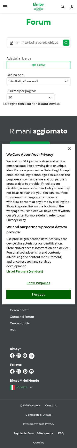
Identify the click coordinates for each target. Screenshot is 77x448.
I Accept (38, 294)
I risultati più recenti (23, 81)
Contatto (51, 405)
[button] (5, 6)
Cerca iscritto (20, 323)
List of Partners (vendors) (24, 271)
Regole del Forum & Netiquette (33, 433)
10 (10, 97)
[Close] (69, 148)
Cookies (38, 442)
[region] (38, 224)
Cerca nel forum (22, 317)
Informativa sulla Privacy (38, 424)
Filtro (41, 65)
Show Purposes (38, 283)
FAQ (61, 433)
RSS (13, 330)
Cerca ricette (20, 310)
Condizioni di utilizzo (38, 414)
